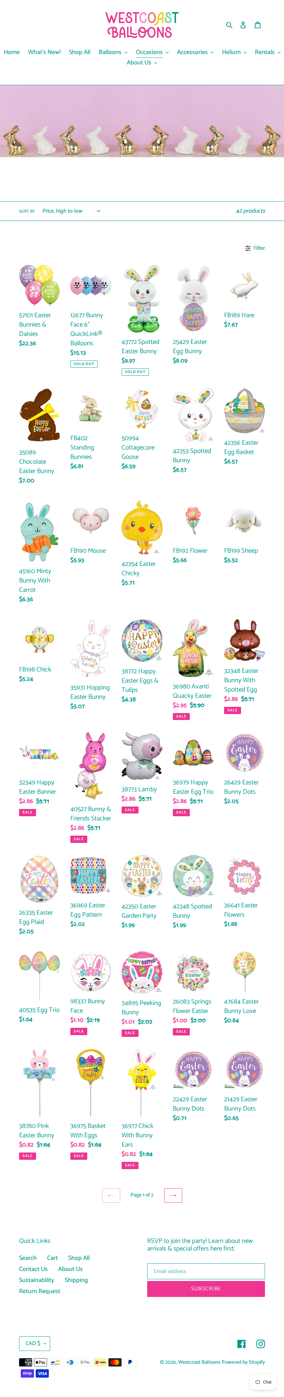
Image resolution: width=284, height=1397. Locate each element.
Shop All (79, 1258)
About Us (70, 1269)
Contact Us (33, 1269)
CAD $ (33, 1343)
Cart (52, 1258)
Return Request (39, 1291)
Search (28, 1258)
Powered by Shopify (243, 1362)
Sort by (27, 211)
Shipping (76, 1280)
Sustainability (36, 1280)
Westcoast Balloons (199, 1362)
